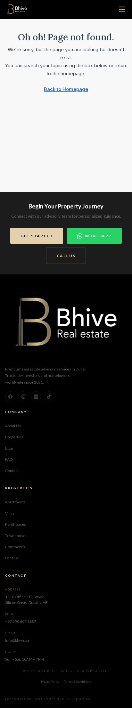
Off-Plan (12, 558)
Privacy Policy (50, 681)
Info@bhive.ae (17, 640)
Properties (14, 437)
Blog (9, 448)
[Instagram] (23, 396)
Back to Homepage (66, 89)
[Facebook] (10, 396)
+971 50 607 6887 (20, 621)
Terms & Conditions (77, 681)
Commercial (16, 546)
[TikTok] (49, 396)
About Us (13, 425)
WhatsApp (98, 235)
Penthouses (15, 524)
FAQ (9, 459)
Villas (9, 513)
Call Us (66, 255)
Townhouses (16, 535)
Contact (12, 470)
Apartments (15, 502)
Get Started (37, 235)
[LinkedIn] (36, 396)
